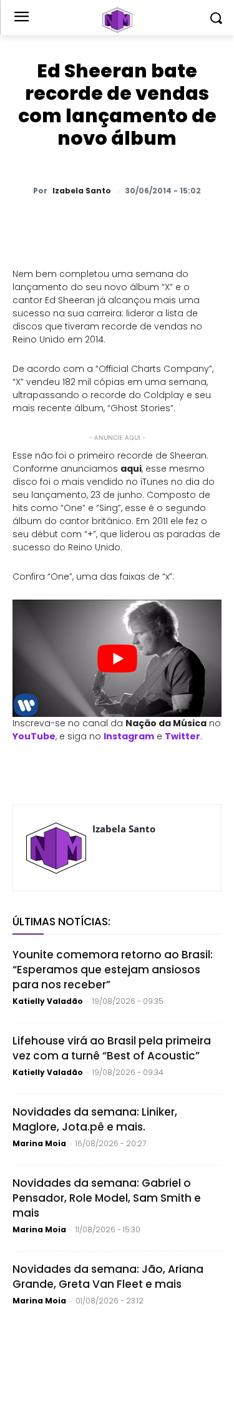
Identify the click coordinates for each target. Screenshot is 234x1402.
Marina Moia (39, 1143)
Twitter (182, 736)
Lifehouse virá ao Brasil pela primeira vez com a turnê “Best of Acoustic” (111, 1048)
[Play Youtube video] (117, 658)
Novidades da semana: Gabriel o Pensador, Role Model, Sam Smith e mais (106, 1198)
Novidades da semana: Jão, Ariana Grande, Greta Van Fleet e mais (107, 1277)
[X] (92, 223)
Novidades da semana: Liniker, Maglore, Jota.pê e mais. (94, 1119)
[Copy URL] (207, 223)
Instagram (129, 736)
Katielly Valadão (47, 1001)
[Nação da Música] (117, 20)
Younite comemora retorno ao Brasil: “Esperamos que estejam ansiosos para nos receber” (112, 969)
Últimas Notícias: (61, 921)
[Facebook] (121, 223)
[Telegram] (150, 223)
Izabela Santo (81, 191)
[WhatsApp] (64, 223)
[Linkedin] (179, 223)
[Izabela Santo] (56, 848)
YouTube (34, 736)
